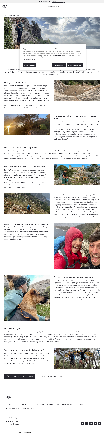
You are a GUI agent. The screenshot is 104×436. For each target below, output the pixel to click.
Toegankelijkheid (29, 408)
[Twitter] (99, 423)
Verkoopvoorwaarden (45, 404)
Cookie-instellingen (29, 65)
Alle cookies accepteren (75, 65)
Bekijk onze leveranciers (29, 59)
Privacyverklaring (26, 404)
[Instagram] (86, 423)
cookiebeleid (57, 55)
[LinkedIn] (91, 423)
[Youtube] (95, 423)
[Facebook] (82, 423)
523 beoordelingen (58, 2)
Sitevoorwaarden (12, 408)
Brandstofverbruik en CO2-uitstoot (70, 404)
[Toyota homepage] (4, 6)
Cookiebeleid (11, 404)
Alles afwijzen (59, 65)
